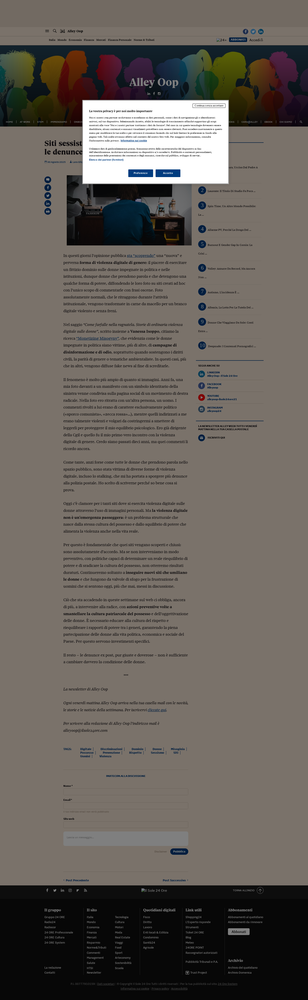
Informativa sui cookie (134, 140)
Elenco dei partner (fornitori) (106, 159)
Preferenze (141, 173)
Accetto (168, 173)
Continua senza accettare (209, 105)
